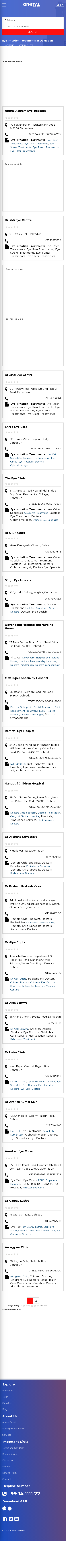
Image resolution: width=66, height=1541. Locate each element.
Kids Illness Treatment (22, 1039)
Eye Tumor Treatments (45, 147)
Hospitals (21, 45)
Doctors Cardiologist (32, 714)
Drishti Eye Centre (18, 220)
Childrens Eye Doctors (42, 982)
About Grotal (9, 1422)
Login (59, 4)
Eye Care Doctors (30, 1088)
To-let (5, 1397)
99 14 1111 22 (24, 1494)
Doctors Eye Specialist (45, 520)
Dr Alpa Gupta (15, 942)
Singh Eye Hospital (18, 580)
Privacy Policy (9, 1454)
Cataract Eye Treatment (36, 458)
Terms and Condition (13, 1448)
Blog (4, 1409)
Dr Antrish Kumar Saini (21, 1102)
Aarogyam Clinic (17, 1247)
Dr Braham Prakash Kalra (23, 886)
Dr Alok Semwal (16, 1002)
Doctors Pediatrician (49, 812)
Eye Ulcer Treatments (22, 151)
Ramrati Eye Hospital (20, 731)
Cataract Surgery (50, 1230)
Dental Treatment (43, 707)
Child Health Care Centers (24, 986)
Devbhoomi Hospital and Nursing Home (29, 626)
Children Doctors (19, 982)
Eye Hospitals (25, 461)
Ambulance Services (47, 608)
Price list (6, 1466)
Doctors (14, 611)
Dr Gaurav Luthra (17, 1200)
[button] (31, 5)
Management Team (13, 1428)
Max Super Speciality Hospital (26, 678)
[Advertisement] (33, 85)
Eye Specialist (17, 763)
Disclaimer (8, 1460)
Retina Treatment (30, 1230)
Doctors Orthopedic (21, 707)
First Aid (29, 608)
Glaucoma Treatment (36, 513)
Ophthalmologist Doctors (41, 1081)
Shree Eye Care (16, 427)
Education (7, 1390)
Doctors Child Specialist (23, 812)
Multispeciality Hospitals (43, 661)
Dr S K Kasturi (15, 533)
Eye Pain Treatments (36, 143)
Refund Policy (9, 1473)
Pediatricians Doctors (22, 873)
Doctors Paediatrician (22, 665)
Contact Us (8, 1479)
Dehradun (9, 45)
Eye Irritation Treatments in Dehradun (20, 48)
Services (6, 1435)
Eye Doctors (30, 1085)
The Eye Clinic (15, 478)
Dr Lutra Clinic (15, 1052)
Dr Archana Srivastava (21, 836)
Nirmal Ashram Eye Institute (25, 111)
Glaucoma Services (20, 1234)
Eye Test (15, 1131)
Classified (7, 1403)
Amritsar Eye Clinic (19, 1151)
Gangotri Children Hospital (24, 783)
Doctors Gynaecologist (47, 665)
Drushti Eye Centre (19, 375)
